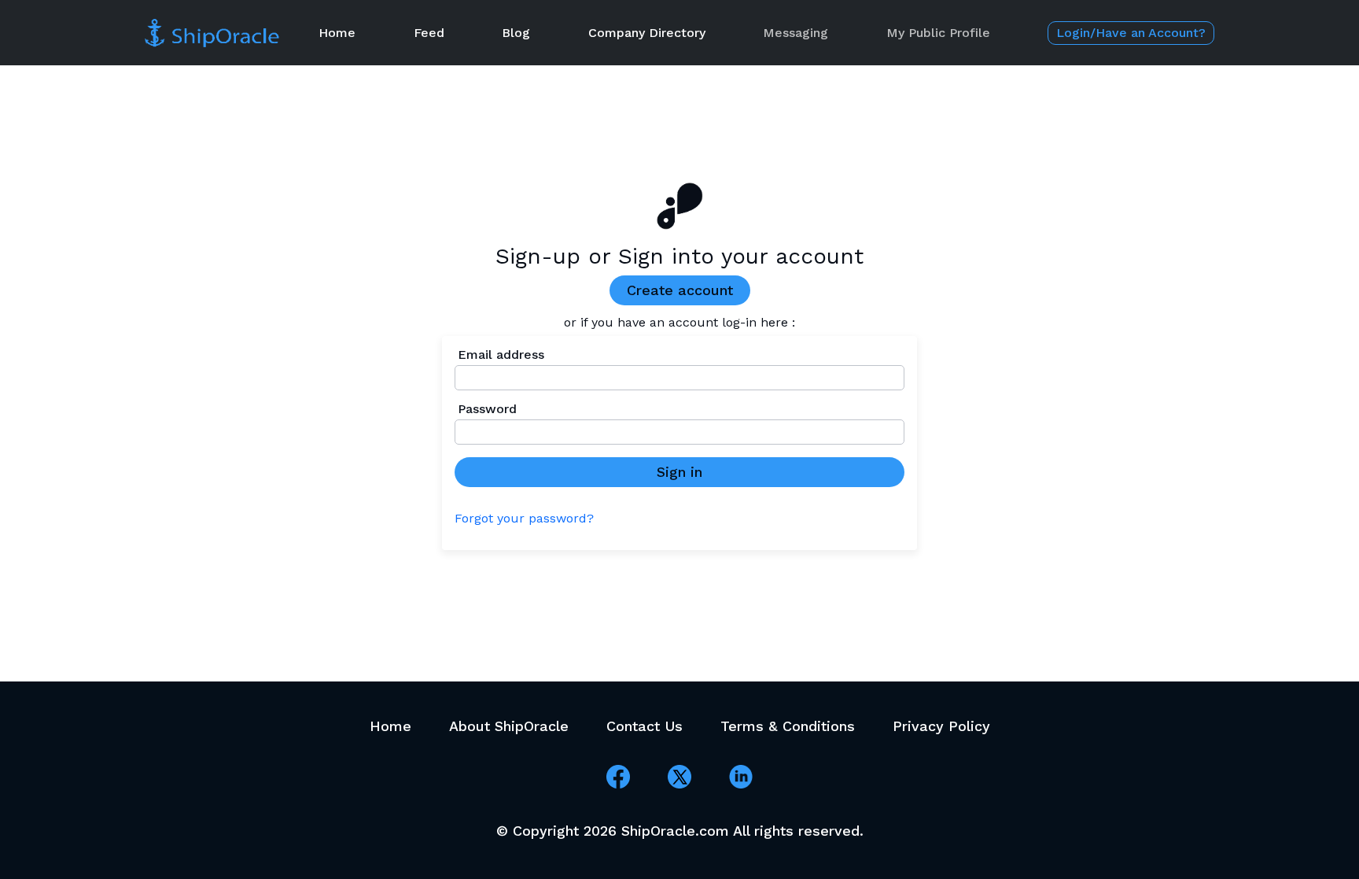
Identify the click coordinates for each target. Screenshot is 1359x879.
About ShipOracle (509, 726)
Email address (501, 355)
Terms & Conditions (787, 726)
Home (337, 33)
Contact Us (644, 726)
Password (487, 409)
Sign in (679, 472)
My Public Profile (938, 33)
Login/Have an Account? (1131, 32)
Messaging (795, 33)
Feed (429, 33)
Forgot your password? (524, 518)
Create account (680, 290)
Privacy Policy (941, 726)
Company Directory (646, 33)
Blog (516, 33)
